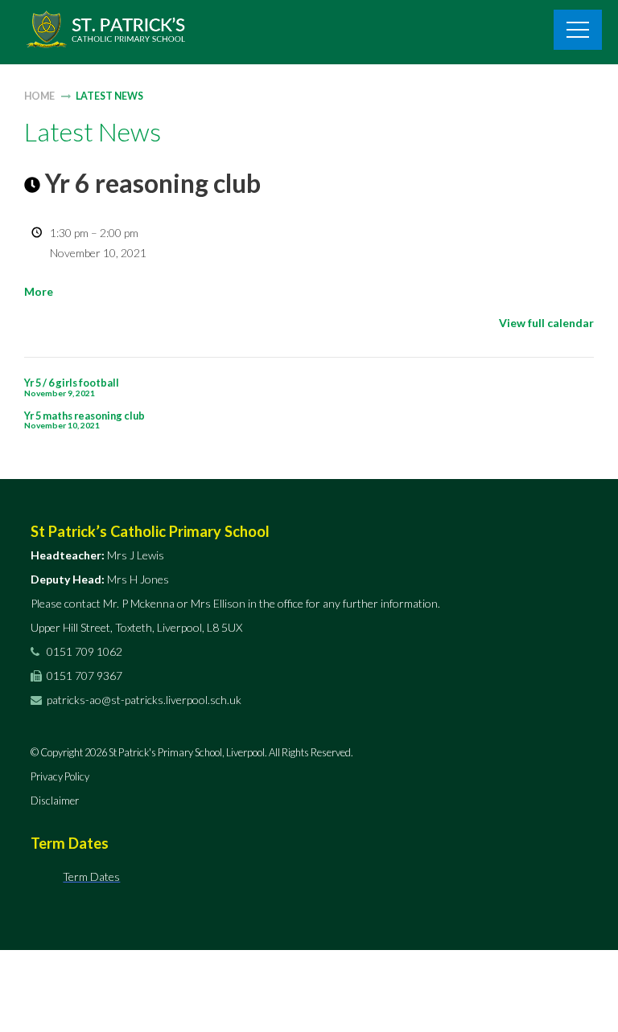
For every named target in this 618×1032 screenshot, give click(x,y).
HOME (39, 96)
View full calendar (546, 323)
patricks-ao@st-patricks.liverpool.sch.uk (144, 699)
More (38, 291)
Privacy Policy (60, 776)
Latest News (109, 96)
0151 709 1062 (83, 651)
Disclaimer (55, 800)
